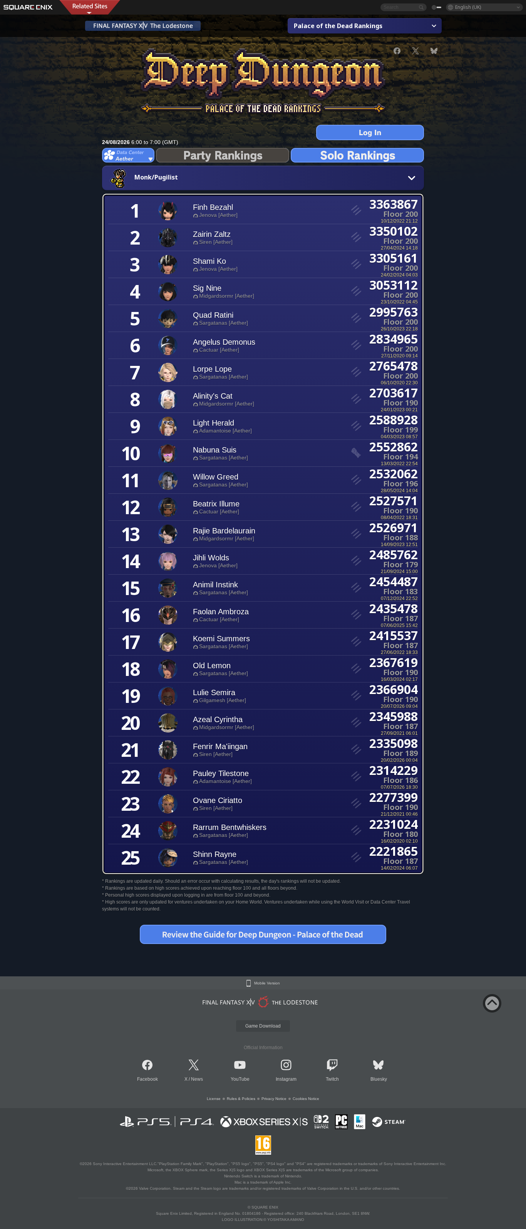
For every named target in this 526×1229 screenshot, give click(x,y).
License (214, 1099)
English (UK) (468, 7)
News (197, 1079)
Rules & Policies (241, 1099)
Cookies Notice (306, 1099)
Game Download (263, 1026)
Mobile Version (267, 983)
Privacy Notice (273, 1099)
